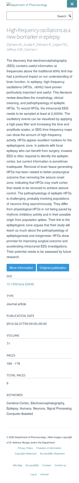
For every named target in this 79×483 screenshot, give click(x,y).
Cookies (46, 465)
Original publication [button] (53, 267)
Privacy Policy (25, 448)
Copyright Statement (25, 453)
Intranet (44, 474)
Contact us (60, 465)
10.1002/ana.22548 (20, 284)
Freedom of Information (48, 448)
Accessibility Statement (52, 453)
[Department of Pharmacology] (27, 3)
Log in (34, 474)
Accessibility (32, 465)
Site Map (17, 465)
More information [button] (21, 267)
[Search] (69, 15)
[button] (72, 4)
